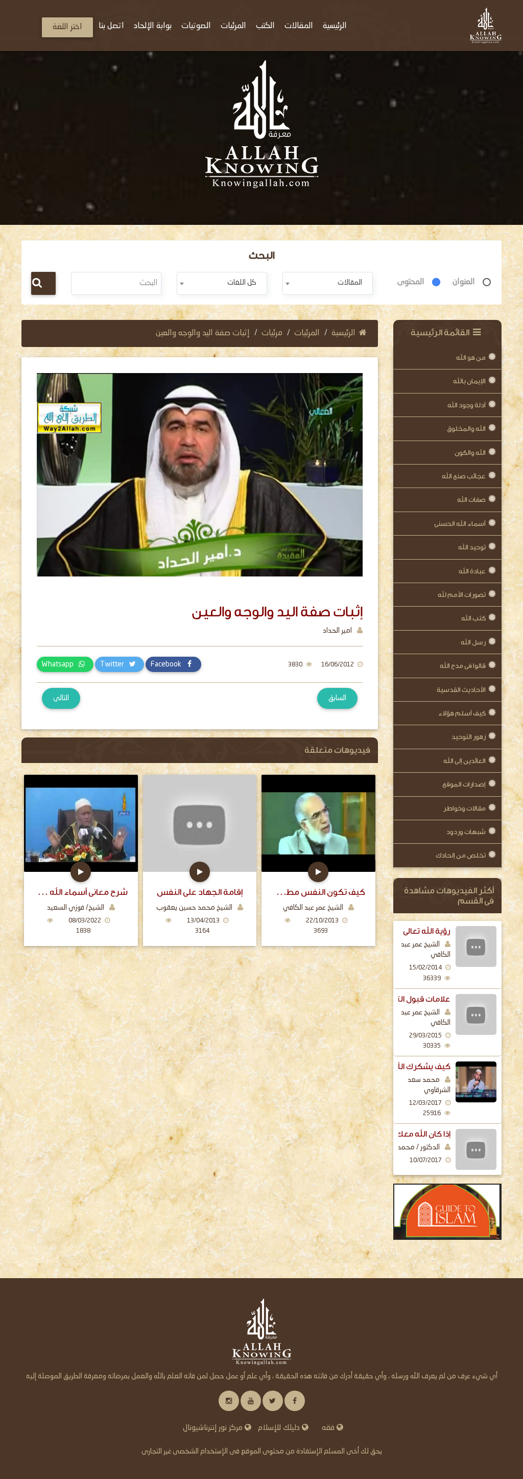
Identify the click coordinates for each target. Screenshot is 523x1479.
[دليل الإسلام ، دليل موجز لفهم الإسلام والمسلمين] (447, 1212)
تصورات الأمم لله (462, 594)
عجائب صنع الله (464, 476)
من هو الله (471, 357)
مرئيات (272, 333)
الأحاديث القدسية (461, 690)
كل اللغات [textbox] (241, 282)
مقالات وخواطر (464, 808)
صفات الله (471, 499)
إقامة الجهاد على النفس (200, 892)
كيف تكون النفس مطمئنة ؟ (318, 892)
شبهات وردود (466, 832)
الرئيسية (343, 333)
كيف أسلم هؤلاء (462, 713)
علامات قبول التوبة (417, 999)
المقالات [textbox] (350, 282)
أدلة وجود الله (466, 405)
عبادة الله (472, 571)
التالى (61, 698)
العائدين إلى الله (464, 761)
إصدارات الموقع (464, 784)
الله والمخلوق (466, 428)
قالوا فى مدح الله (463, 665)
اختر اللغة (67, 27)
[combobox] (327, 283)
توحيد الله (472, 547)
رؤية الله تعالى (426, 931)
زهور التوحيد (468, 737)
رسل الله (473, 642)
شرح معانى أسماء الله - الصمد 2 (81, 892)
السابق (337, 698)
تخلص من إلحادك (461, 855)
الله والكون (470, 452)
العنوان (464, 282)
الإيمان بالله (469, 381)
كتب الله (473, 618)
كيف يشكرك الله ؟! (417, 1066)
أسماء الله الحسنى (460, 523)
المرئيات (307, 333)
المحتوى (410, 282)
